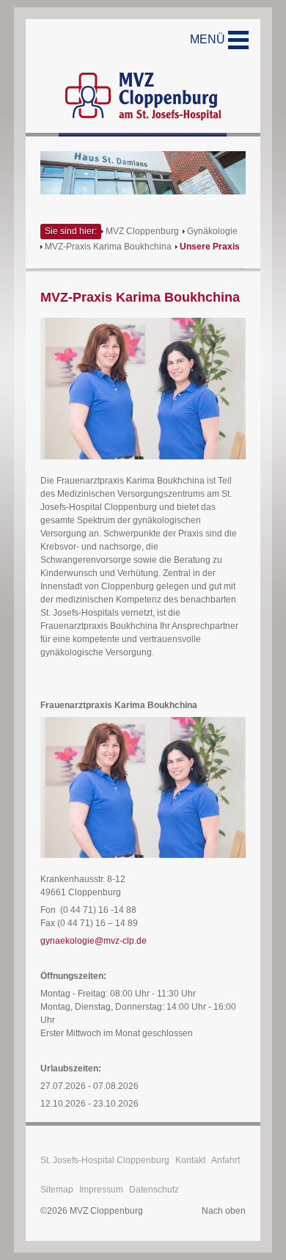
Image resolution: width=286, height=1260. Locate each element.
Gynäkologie (212, 231)
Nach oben (224, 1211)
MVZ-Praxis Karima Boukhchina (108, 246)
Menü (209, 39)
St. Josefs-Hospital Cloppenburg (104, 1160)
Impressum (101, 1189)
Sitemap (56, 1189)
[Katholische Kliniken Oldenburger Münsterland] (143, 77)
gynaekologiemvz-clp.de (93, 941)
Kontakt (190, 1160)
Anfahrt (225, 1160)
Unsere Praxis (210, 246)
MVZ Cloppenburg (142, 231)
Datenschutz (154, 1189)
